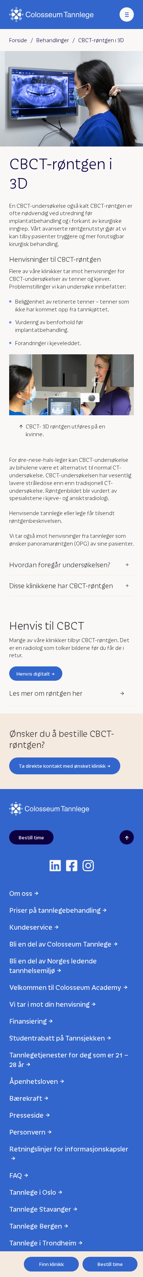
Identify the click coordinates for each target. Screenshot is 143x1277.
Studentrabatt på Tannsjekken (57, 1038)
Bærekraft (25, 1098)
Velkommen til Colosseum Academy (65, 987)
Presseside (26, 1115)
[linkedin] (55, 865)
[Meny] (127, 14)
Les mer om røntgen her (45, 693)
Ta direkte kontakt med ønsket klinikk (62, 766)
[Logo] (51, 14)
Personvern (27, 1132)
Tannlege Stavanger (40, 1209)
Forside (18, 40)
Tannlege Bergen (35, 1226)
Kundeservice (30, 927)
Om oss (20, 893)
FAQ (15, 1175)
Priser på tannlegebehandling (54, 910)
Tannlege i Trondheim (42, 1242)
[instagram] (88, 865)
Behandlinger (52, 40)
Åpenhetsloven (33, 1081)
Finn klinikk (51, 1264)
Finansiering (28, 1021)
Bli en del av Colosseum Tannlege (60, 944)
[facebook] (71, 865)
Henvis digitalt (33, 673)
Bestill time (110, 1264)
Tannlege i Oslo (32, 1192)
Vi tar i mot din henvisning (49, 1004)
